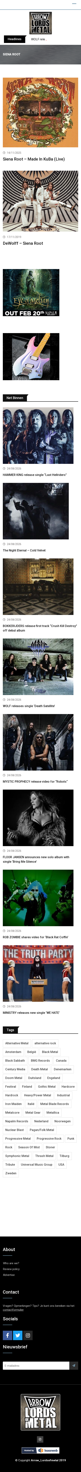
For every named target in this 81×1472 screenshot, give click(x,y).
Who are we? (11, 1263)
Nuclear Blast (14, 1130)
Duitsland (34, 1078)
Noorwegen (62, 1121)
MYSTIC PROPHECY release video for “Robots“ (35, 781)
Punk (70, 1138)
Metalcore (12, 1112)
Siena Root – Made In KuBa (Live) (34, 159)
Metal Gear (32, 1112)
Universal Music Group (36, 1164)
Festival (10, 1086)
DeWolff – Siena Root (23, 243)
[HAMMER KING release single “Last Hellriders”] (40, 436)
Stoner (50, 1147)
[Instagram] (28, 1335)
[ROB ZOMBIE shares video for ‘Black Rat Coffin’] (40, 898)
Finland (27, 1086)
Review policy (11, 1269)
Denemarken (62, 1069)
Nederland (41, 1121)
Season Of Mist (29, 1147)
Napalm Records (16, 1121)
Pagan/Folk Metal (42, 1130)
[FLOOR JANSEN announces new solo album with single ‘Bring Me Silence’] (40, 818)
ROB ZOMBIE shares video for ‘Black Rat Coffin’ (35, 937)
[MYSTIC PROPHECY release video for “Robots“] (40, 743)
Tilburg (64, 1156)
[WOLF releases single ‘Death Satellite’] (40, 667)
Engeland (53, 1078)
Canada (61, 1060)
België (31, 1052)
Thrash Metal (44, 1156)
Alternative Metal (16, 1043)
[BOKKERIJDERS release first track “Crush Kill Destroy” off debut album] (40, 587)
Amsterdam (13, 1052)
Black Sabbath (15, 1060)
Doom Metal (13, 1078)
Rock (8, 1147)
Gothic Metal (47, 1086)
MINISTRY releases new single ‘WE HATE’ (31, 1013)
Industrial (63, 1095)
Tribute (10, 1164)
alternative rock (45, 1043)
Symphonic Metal (17, 1156)
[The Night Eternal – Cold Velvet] (40, 511)
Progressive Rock (49, 1138)
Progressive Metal (18, 1138)
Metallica (53, 1112)
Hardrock (11, 1095)
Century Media (15, 1069)
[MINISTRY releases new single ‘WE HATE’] (40, 974)
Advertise (9, 1275)
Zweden (10, 1173)
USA (61, 1164)
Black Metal (50, 1052)
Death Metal (39, 1069)
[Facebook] (7, 1335)
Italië (31, 1104)
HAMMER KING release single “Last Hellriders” (35, 475)
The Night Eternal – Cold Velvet (24, 550)
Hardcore (68, 1086)
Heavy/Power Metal (37, 1095)
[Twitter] (17, 1335)
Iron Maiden (13, 1104)
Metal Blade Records (54, 1104)
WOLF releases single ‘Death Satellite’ (29, 706)
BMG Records (40, 1060)
